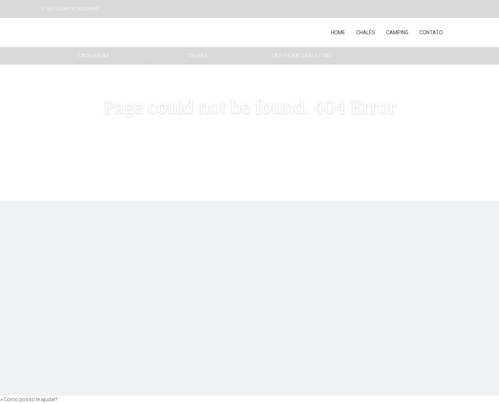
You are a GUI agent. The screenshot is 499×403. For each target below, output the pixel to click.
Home (338, 32)
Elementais (123, 240)
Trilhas (197, 56)
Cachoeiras (93, 56)
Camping (397, 32)
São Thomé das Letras (301, 56)
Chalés (365, 32)
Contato (431, 32)
